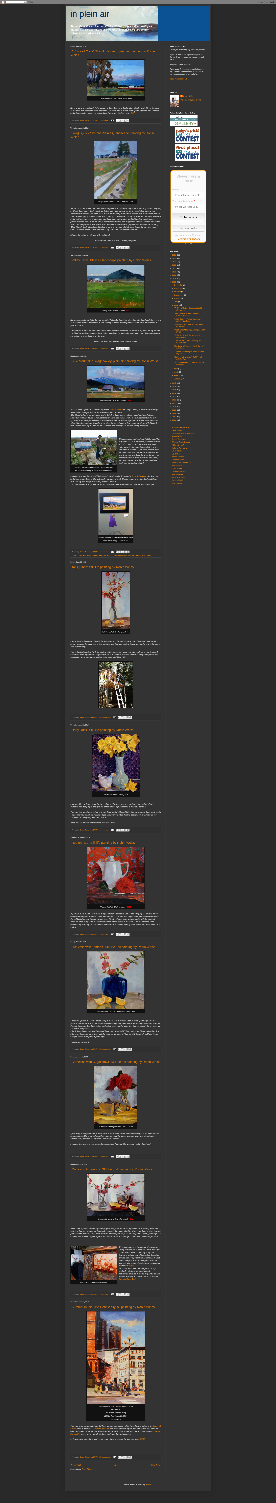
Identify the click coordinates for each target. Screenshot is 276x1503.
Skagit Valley (146, 555)
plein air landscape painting (102, 555)
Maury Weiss (177, 436)
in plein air (89, 14)
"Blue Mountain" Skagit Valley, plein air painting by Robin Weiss (114, 361)
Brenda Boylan (178, 460)
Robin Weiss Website (180, 427)
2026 (174, 255)
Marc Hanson (177, 474)
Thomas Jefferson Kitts (181, 463)
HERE (132, 113)
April (176, 372)
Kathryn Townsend (179, 448)
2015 (174, 390)
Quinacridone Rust (127, 1279)
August (177, 298)
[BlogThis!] (119, 120)
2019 (174, 279)
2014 (174, 393)
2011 (174, 403)
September (179, 295)
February (178, 376)
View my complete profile (190, 100)
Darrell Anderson (179, 439)
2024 (174, 262)
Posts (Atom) (87, 1469)
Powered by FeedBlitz (188, 239)
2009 (174, 410)
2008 (174, 413)
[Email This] (117, 120)
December (178, 285)
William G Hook (178, 445)
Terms (187, 244)
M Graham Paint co (100, 1429)
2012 (174, 400)
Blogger (149, 1485)
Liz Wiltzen (176, 454)
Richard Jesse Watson (181, 442)
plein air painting (120, 555)
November (178, 288)
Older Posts (155, 1465)
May (176, 369)
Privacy (194, 244)
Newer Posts (76, 1465)
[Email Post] (112, 120)
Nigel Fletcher (177, 466)
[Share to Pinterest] (127, 120)
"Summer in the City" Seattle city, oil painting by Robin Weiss (112, 1307)
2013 (174, 397)
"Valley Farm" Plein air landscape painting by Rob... (187, 320)
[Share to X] (122, 120)
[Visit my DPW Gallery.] (184, 126)
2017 (174, 383)
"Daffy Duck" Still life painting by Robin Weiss (102, 730)
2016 (174, 387)
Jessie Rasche (178, 457)
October (177, 292)
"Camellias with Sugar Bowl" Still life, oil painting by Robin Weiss (115, 1062)
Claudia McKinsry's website (183, 433)
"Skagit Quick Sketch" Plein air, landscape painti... (187, 314)
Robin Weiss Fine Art (178, 79)
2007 (174, 417)
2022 (174, 269)
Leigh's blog (177, 430)
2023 (174, 265)
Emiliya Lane (177, 451)
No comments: (105, 717)
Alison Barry (177, 483)
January (177, 379)
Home (116, 1465)
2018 (174, 282)
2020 (174, 275)
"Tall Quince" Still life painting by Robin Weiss (102, 567)
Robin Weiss (188, 96)
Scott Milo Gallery (139, 476)
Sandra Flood (177, 480)
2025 (174, 258)
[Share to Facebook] (125, 120)
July (176, 302)
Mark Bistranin (116, 410)
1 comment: (104, 120)
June (176, 305)
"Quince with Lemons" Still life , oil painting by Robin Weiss (111, 1169)
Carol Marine (177, 469)
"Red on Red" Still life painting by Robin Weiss (102, 842)
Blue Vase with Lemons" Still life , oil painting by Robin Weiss (112, 947)
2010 (174, 407)
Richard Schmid (178, 477)
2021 (174, 272)
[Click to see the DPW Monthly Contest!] (187, 143)
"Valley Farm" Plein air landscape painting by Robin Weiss (110, 260)
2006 (174, 420)
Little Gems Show (84, 555)
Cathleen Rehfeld (179, 471)
